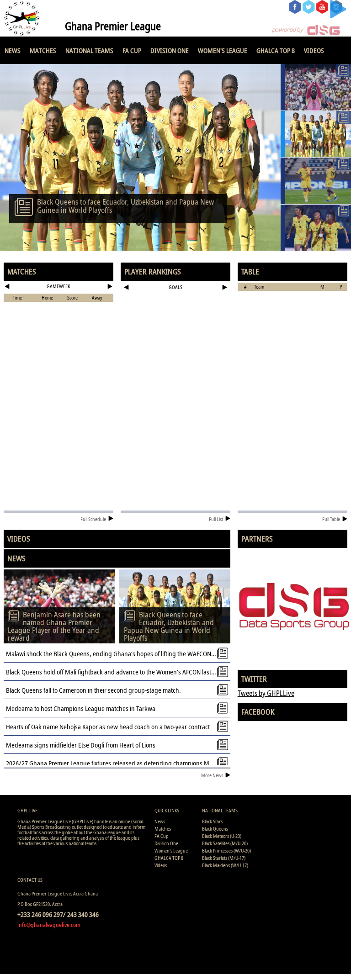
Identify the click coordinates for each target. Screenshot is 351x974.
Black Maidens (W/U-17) (225, 865)
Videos (314, 50)
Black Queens (215, 828)
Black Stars (212, 821)
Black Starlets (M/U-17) (223, 857)
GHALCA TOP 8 (275, 50)
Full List (216, 519)
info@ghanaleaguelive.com (48, 925)
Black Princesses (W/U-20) (226, 850)
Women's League (222, 50)
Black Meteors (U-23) (221, 835)
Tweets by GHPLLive (266, 693)
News (13, 50)
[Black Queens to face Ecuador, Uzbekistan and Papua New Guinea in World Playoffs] (316, 134)
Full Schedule (93, 519)
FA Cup (131, 50)
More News (212, 775)
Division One (169, 50)
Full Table (331, 519)
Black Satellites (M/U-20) (225, 843)
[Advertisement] (176, 323)
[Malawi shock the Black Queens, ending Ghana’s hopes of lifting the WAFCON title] (316, 181)
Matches (43, 50)
